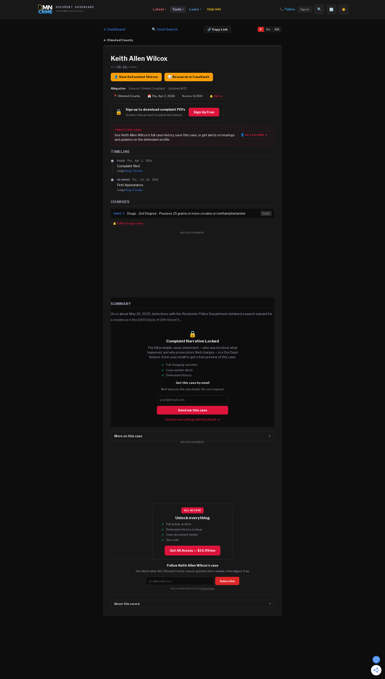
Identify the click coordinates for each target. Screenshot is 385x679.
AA (276, 29)
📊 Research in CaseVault (188, 77)
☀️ (344, 9)
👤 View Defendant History (136, 77)
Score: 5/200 (192, 96)
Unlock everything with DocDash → (192, 419)
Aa (268, 29)
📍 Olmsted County (126, 96)
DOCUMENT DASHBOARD (75, 7)
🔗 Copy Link (217, 29)
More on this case (128, 436)
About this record (126, 604)
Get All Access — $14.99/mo (192, 551)
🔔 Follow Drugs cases (128, 223)
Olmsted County (118, 40)
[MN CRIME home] (45, 9)
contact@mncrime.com (69, 10)
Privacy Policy (207, 588)
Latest (159, 9)
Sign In (304, 9)
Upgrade (214, 9)
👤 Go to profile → (254, 134)
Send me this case (192, 410)
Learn (195, 9)
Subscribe (227, 581)
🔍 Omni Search (165, 29)
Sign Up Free (204, 112)
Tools (177, 9)
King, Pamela (133, 171)
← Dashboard (114, 29)
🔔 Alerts (216, 96)
